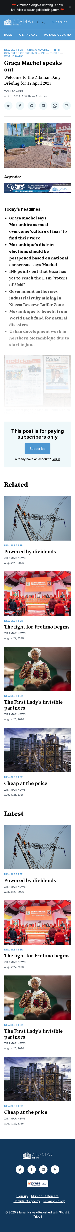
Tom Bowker (14, 91)
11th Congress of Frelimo (32, 51)
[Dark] (38, 22)
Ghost (63, 1212)
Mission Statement (45, 1196)
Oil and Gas (28, 34)
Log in (56, 459)
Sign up (22, 1196)
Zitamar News (15, 558)
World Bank (13, 56)
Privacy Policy (54, 1201)
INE (43, 53)
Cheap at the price (25, 783)
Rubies (55, 53)
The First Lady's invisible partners (33, 705)
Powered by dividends (30, 552)
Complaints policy (27, 1201)
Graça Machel (38, 49)
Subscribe (60, 22)
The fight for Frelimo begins (37, 627)
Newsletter (13, 49)
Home (8, 34)
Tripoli (37, 1216)
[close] (70, 7)
